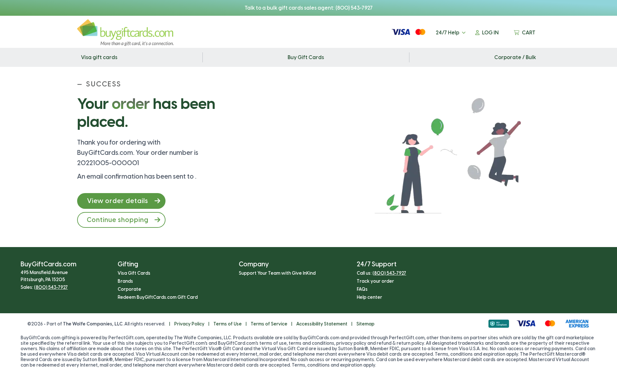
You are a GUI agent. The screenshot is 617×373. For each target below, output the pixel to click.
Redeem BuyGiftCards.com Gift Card (158, 297)
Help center (369, 297)
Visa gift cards (99, 57)
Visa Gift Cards (134, 273)
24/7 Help (447, 33)
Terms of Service (269, 324)
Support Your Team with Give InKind (277, 273)
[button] (121, 201)
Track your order (375, 281)
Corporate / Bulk (515, 57)
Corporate (129, 289)
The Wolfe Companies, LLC (92, 324)
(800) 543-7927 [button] (51, 287)
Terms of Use (227, 324)
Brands (125, 281)
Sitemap (365, 324)
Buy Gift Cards (306, 57)
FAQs (362, 289)
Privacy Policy (189, 324)
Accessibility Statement (321, 324)
